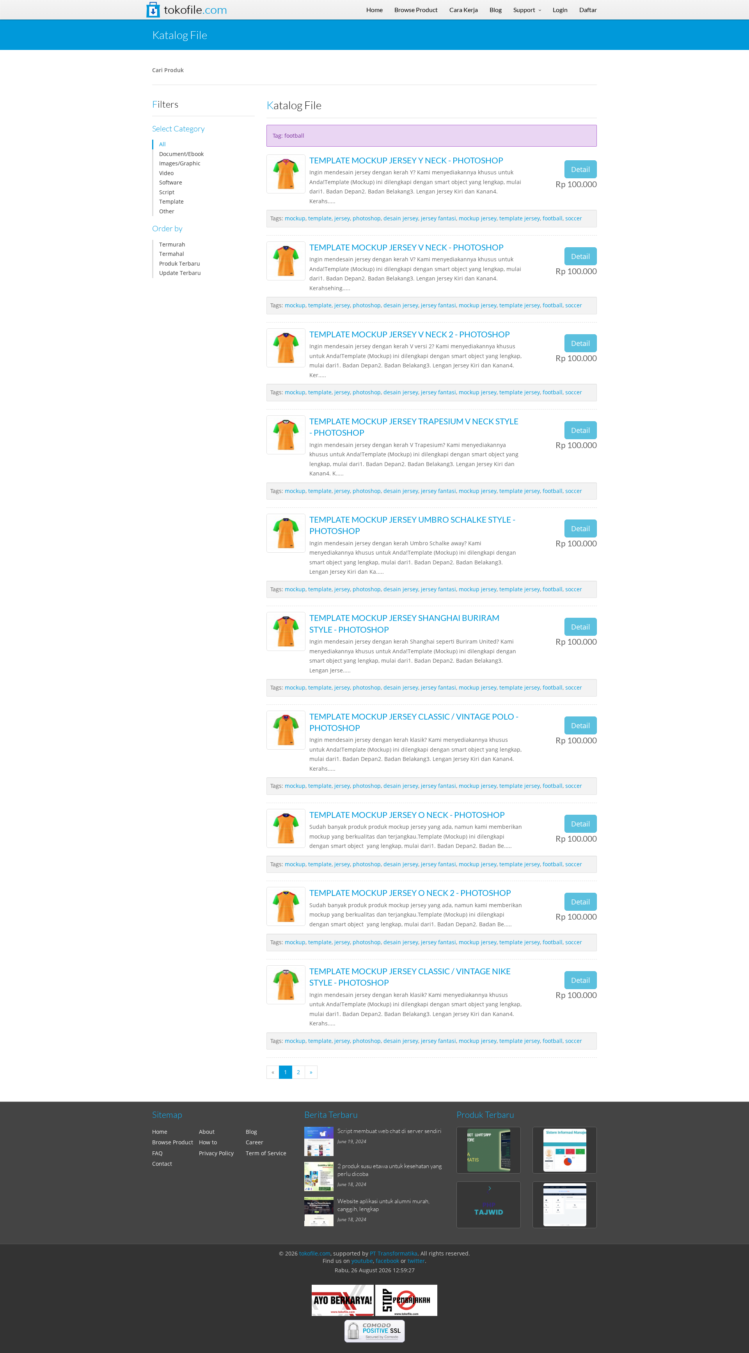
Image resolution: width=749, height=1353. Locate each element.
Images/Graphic (180, 163)
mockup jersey (478, 218)
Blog (251, 1131)
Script (166, 192)
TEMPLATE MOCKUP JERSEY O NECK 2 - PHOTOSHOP (410, 892)
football (553, 218)
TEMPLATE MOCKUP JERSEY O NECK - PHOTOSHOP (407, 814)
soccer (573, 218)
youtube (362, 1260)
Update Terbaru (180, 273)
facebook (387, 1260)
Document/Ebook (181, 154)
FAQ (157, 1153)
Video (166, 173)
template (320, 218)
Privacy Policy (216, 1153)
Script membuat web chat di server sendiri (389, 1130)
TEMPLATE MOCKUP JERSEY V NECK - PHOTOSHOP (406, 247)
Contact (162, 1163)
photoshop (367, 218)
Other (166, 211)
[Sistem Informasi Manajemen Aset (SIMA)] (564, 1150)
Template (171, 201)
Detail (580, 169)
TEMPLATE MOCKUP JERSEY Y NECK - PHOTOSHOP (406, 160)
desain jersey (400, 218)
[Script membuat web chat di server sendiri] (320, 1141)
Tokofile (195, 9)
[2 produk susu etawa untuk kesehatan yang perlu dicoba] (320, 1176)
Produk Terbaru (179, 263)
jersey (342, 218)
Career (254, 1142)
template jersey (519, 218)
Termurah (172, 244)
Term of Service (266, 1153)
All (162, 144)
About (207, 1131)
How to (208, 1142)
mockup (295, 218)
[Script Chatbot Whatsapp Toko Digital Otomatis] (488, 1150)
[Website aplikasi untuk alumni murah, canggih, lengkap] (320, 1211)
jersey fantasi (438, 218)
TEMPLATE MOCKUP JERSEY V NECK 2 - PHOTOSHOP (409, 334)
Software (170, 182)
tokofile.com (314, 1253)
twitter (416, 1260)
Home (159, 1131)
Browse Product (172, 1142)
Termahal (171, 253)
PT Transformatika (393, 1253)
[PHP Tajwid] (488, 1204)
